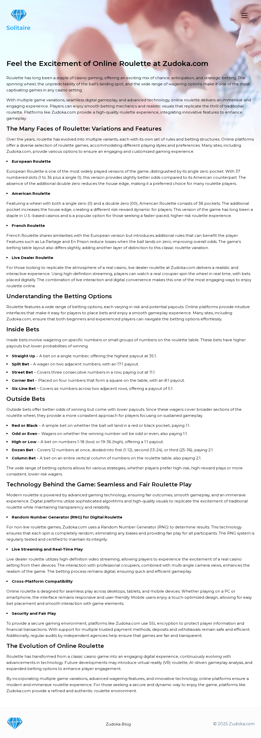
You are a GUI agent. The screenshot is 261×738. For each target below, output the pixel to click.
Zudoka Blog (118, 724)
